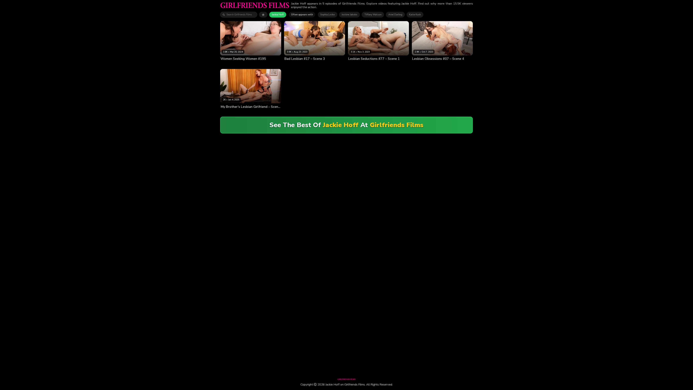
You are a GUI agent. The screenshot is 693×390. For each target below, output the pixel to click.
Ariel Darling (395, 14)
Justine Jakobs (349, 14)
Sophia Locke (327, 14)
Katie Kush (415, 14)
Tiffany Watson (373, 14)
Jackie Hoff (278, 14)
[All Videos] (263, 15)
